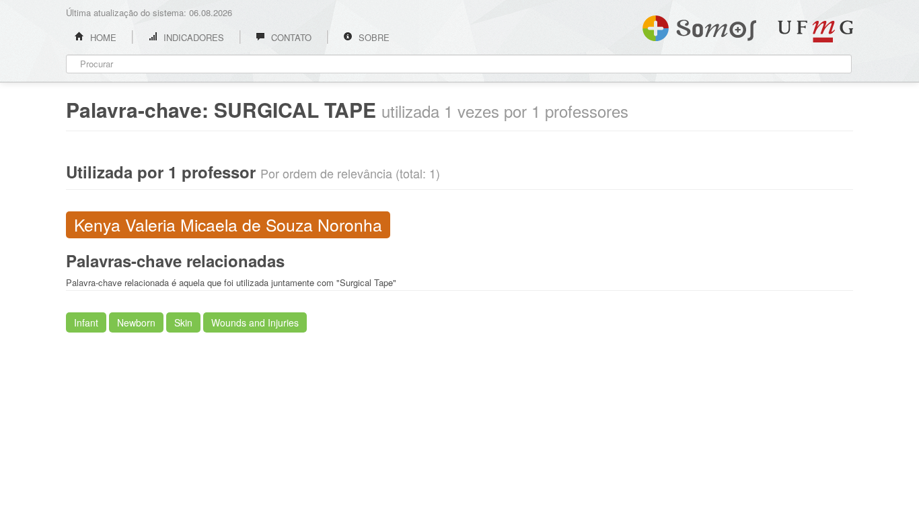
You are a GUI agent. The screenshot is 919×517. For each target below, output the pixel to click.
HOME (101, 37)
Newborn (136, 322)
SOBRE (373, 37)
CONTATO (289, 37)
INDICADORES (192, 37)
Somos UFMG (699, 25)
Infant (86, 322)
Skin (183, 322)
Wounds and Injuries (255, 322)
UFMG (815, 31)
